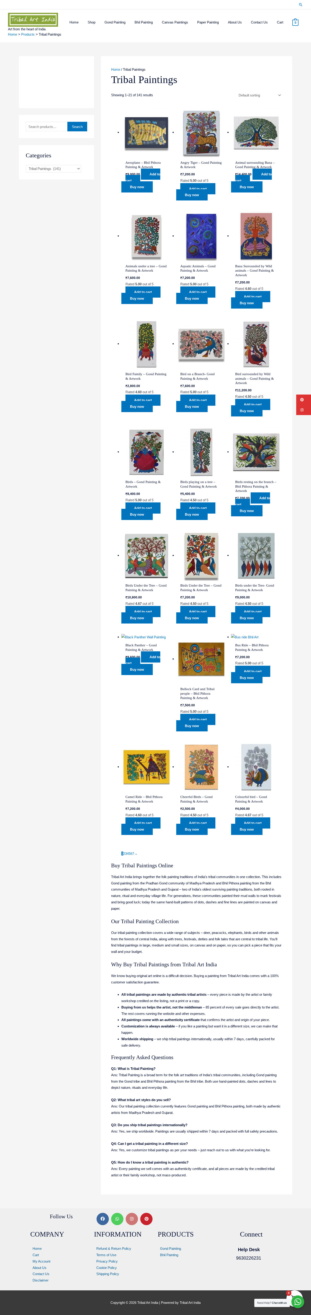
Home (115, 69)
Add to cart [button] (142, 177)
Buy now (137, 187)
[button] (300, 5)
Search (77, 127)
